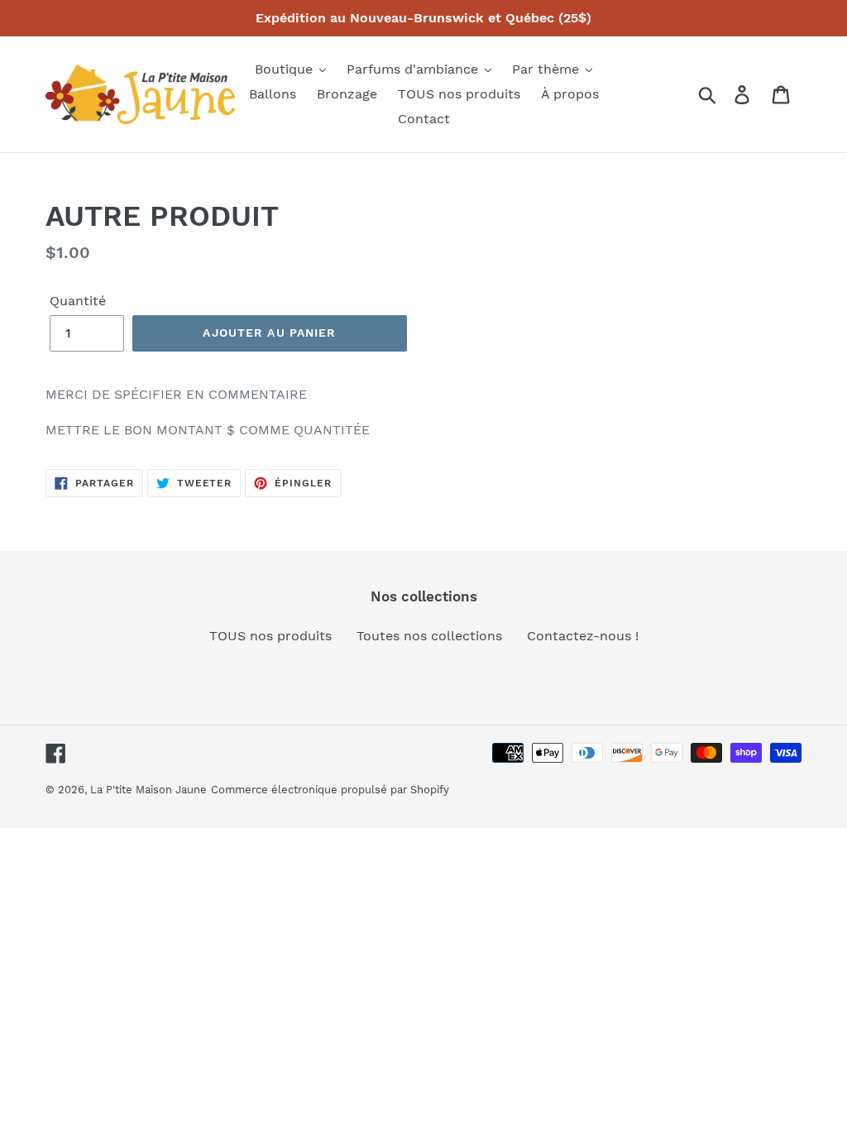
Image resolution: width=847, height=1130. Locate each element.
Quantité (78, 301)
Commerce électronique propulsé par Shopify (330, 789)
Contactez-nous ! (583, 636)
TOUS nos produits (270, 636)
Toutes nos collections (429, 636)
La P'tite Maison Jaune (148, 789)
